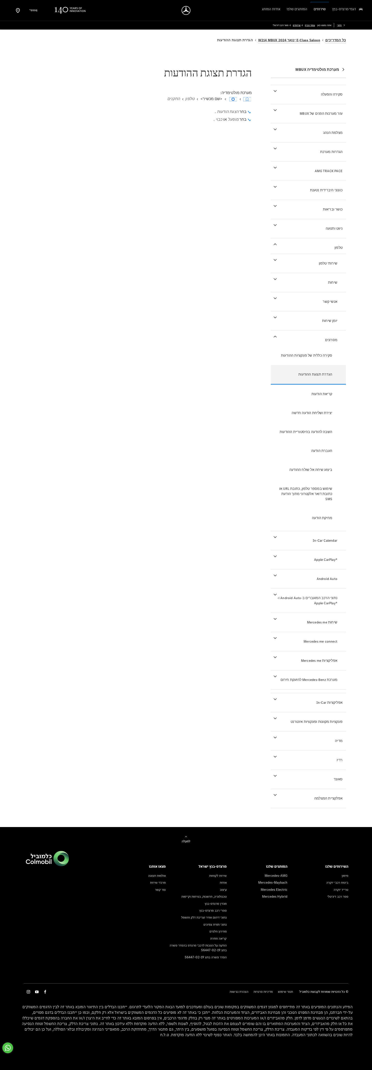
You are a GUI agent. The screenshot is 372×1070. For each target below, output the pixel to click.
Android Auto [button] (327, 579)
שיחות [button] (332, 282)
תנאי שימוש (285, 991)
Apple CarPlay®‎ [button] (325, 559)
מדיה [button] (339, 741)
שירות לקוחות (218, 875)
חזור (339, 25)
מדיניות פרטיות (263, 991)
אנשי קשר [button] (330, 301)
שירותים (297, 25)
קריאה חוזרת (218, 938)
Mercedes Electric (274, 889)
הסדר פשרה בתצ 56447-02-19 (206, 957)
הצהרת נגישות (239, 991)
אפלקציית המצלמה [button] (328, 798)
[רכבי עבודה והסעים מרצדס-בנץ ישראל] (186, 10)
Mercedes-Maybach (272, 882)
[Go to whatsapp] (7, 1047)
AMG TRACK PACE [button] (329, 171)
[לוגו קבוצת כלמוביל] (47, 865)
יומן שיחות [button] (329, 321)
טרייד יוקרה (341, 889)
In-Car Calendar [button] (325, 540)
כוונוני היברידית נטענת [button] (326, 190)
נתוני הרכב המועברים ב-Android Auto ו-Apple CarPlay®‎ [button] (307, 600)
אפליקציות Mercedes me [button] (319, 660)
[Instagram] (28, 991)
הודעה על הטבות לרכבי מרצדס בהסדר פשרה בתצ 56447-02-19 (198, 947)
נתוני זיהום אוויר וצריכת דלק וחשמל (204, 917)
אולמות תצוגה (157, 875)
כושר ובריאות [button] (333, 209)
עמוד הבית (310, 25)
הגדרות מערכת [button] (331, 152)
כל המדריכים (335, 40)
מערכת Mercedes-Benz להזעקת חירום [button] (309, 679)
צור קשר (160, 889)
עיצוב (223, 889)
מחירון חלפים (218, 931)
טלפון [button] (339, 247)
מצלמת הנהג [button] (333, 132)
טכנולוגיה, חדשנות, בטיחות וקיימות (204, 896)
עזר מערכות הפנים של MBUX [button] (321, 113)
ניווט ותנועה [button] (334, 228)
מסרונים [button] (331, 340)
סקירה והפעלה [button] (332, 94)
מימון (345, 875)
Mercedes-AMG (276, 875)
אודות (223, 882)
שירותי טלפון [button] (328, 263)
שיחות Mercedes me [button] (322, 622)
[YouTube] (36, 991)
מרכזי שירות (158, 882)
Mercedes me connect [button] (320, 641)
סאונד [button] (338, 779)
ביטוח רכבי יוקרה (337, 882)
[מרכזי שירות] (18, 10)
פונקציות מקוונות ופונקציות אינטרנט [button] (317, 721)
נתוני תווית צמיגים (215, 924)
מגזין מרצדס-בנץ (216, 903)
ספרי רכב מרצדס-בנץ (213, 910)
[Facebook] (45, 991)
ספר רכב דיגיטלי (337, 896)
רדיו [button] (340, 760)
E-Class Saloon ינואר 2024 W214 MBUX (289, 40)
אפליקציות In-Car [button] (329, 702)
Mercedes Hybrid (274, 896)
